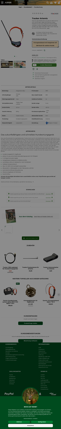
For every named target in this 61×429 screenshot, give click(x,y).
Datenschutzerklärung (28, 418)
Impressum (35, 418)
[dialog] (30, 214)
